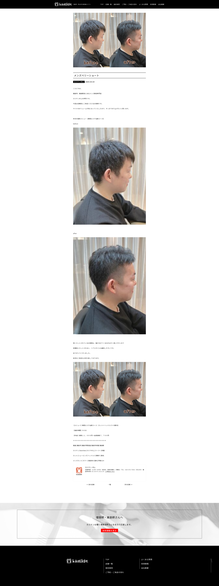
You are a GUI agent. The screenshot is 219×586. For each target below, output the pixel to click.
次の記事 (128, 484)
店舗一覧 (109, 4)
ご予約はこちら (110, 471)
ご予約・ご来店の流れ (129, 4)
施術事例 (117, 4)
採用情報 (153, 4)
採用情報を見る (109, 530)
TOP (102, 4)
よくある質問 (143, 4)
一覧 (109, 484)
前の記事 (92, 484)
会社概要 (161, 4)
